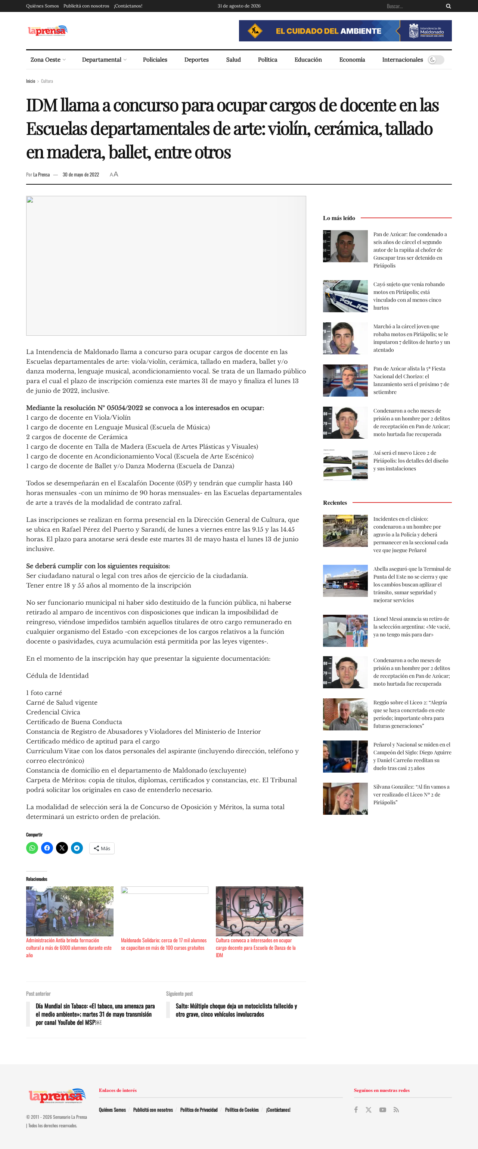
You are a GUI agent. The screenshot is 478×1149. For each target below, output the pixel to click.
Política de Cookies (242, 1109)
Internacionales (402, 59)
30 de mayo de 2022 (81, 174)
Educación (308, 59)
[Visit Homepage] (47, 30)
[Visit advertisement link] (345, 30)
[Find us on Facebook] (356, 1109)
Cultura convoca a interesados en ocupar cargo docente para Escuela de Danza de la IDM (256, 947)
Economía (352, 59)
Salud (233, 59)
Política (267, 59)
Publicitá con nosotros (86, 6)
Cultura (47, 81)
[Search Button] (447, 6)
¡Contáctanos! (128, 6)
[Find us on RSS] (396, 1109)
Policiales (155, 59)
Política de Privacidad (199, 1109)
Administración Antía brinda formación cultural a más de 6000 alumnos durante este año (69, 947)
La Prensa (41, 174)
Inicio (30, 81)
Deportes (196, 59)
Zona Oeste (45, 59)
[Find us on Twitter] (368, 1110)
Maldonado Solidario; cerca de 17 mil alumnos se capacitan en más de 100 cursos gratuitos (164, 943)
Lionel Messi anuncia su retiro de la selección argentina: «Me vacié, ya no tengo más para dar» (411, 626)
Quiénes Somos (42, 6)
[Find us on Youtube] (382, 1109)
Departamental (101, 59)
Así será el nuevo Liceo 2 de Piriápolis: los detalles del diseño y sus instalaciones (410, 460)
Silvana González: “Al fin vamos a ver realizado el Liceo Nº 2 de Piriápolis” (411, 794)
